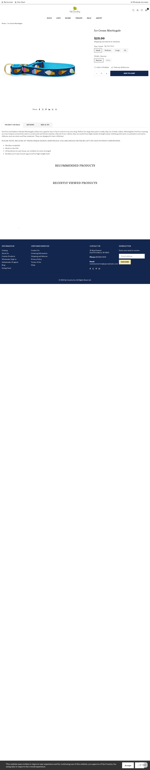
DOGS (49, 18)
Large (117, 50)
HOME (68, 18)
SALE (89, 18)
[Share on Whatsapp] (53, 109)
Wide (108, 60)
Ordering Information (39, 253)
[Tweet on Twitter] (43, 109)
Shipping (97, 42)
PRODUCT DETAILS (12, 125)
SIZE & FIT (45, 125)
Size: (104, 46)
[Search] (133, 10)
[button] (146, 10)
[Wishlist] (142, 10)
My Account (8, 2)
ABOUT (99, 18)
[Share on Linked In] (49, 109)
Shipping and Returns (39, 256)
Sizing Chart (6, 268)
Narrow (99, 60)
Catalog (5, 250)
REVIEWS (30, 125)
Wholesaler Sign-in (9, 259)
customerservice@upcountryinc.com (104, 264)
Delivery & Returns (121, 67)
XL (125, 50)
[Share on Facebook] (39, 109)
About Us (5, 253)
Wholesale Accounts (140, 2)
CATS (58, 18)
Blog (3, 265)
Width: (100, 56)
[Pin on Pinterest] (46, 109)
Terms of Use (36, 262)
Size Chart (21, 2)
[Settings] (137, 10)
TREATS (78, 18)
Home (4, 23)
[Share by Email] (56, 109)
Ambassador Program (10, 262)
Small (98, 50)
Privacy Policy (36, 259)
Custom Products (8, 256)
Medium (108, 50)
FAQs (33, 265)
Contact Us (35, 250)
